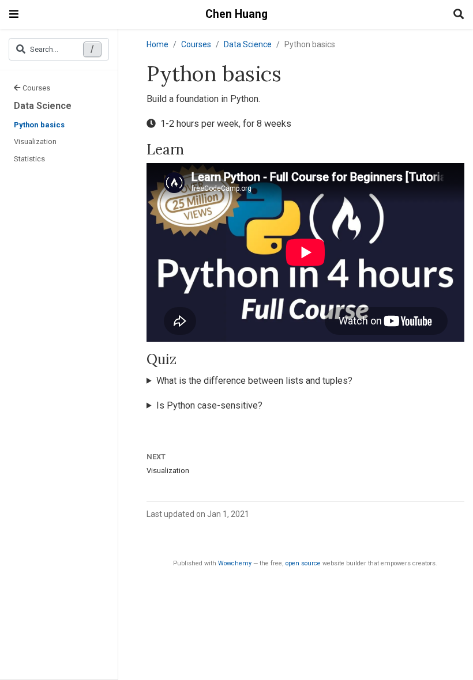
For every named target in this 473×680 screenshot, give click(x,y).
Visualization (35, 141)
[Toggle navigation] (13, 14)
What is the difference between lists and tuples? (254, 380)
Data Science (43, 105)
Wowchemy (234, 563)
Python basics (39, 124)
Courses (36, 88)
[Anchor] (191, 148)
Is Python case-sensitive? (209, 405)
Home (157, 44)
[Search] (458, 14)
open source (303, 563)
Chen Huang (236, 14)
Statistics (29, 158)
